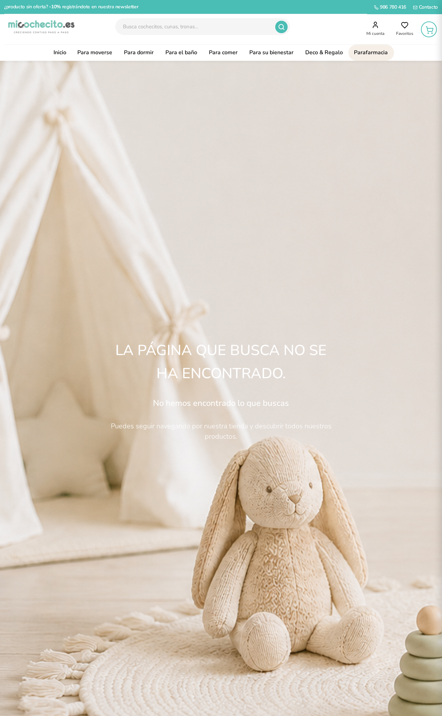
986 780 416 (392, 7)
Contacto (427, 7)
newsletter (126, 6)
